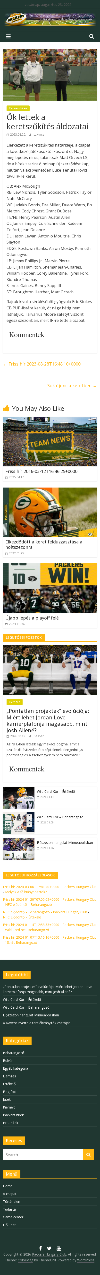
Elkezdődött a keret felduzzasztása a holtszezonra (43, 544)
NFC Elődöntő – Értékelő (22, 917)
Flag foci (9, 1091)
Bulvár (8, 1060)
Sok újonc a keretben (72, 385)
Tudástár (10, 1209)
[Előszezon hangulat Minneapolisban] (18, 840)
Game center (13, 1217)
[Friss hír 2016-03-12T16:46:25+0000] (50, 419)
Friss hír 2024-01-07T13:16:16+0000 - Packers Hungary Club (50, 937)
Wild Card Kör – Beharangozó (60, 817)
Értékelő (9, 1084)
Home (8, 1186)
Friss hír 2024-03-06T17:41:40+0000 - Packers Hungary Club (50, 886)
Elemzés (14, 702)
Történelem (12, 1201)
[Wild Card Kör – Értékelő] (18, 789)
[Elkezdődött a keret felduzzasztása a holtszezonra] (50, 490)
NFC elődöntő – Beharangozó (28, 904)
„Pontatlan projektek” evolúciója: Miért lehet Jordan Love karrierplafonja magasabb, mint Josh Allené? (48, 720)
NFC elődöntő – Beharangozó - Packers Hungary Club (45, 912)
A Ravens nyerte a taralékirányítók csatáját (36, 1023)
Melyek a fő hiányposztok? (26, 892)
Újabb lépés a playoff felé (32, 618)
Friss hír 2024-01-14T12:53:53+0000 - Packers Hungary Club (50, 924)
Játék (7, 1099)
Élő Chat (9, 1225)
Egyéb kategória (15, 1068)
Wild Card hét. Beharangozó (27, 929)
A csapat (10, 1193)
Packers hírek (18, 108)
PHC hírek (10, 1122)
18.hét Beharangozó (21, 942)
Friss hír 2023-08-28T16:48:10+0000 (42, 364)
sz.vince (38, 134)
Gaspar (38, 736)
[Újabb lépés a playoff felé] (50, 566)
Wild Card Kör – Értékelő (56, 791)
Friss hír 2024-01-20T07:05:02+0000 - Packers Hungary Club (50, 899)
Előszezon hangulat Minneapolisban (65, 842)
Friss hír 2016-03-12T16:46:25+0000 (41, 471)
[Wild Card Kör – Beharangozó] (18, 814)
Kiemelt (9, 1107)
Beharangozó (13, 1052)
